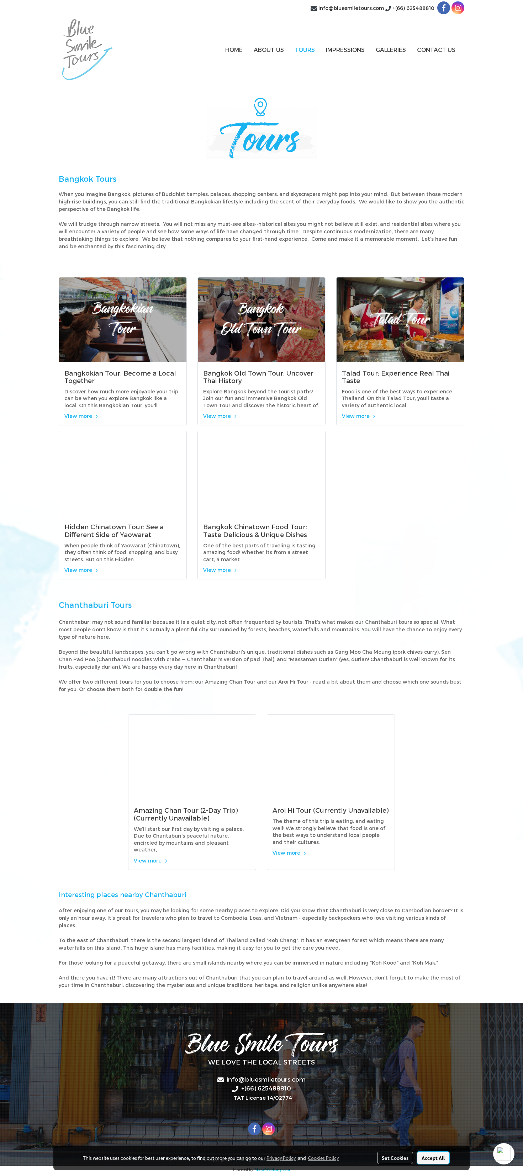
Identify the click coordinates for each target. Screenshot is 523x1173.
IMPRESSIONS (345, 49)
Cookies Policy (323, 1158)
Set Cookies (395, 1158)
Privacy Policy (281, 1158)
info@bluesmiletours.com (351, 8)
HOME (234, 49)
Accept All (433, 1158)
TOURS (305, 49)
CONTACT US (436, 49)
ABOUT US (269, 49)
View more (79, 416)
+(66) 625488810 (414, 8)
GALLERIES (391, 49)
